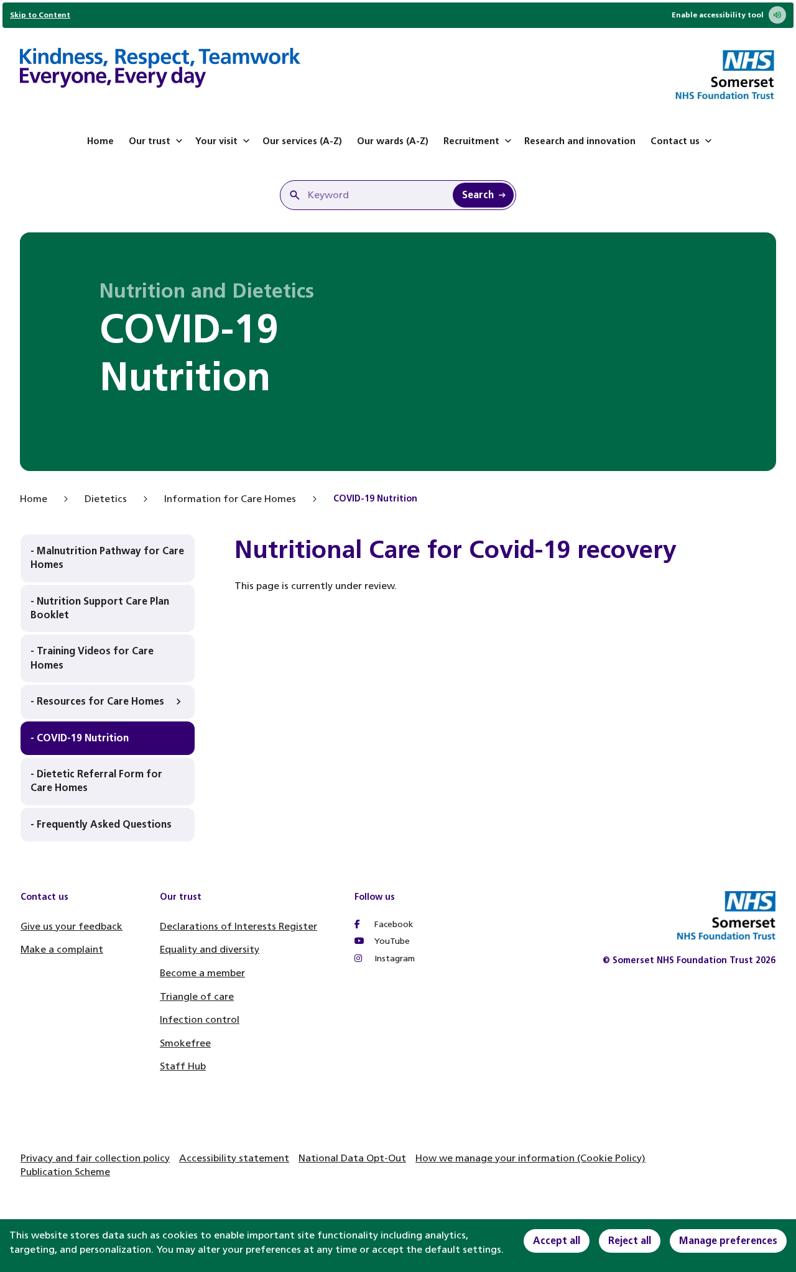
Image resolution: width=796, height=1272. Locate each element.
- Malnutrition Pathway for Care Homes (107, 557)
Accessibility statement (234, 1158)
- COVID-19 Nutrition (79, 738)
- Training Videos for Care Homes (92, 657)
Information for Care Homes (230, 499)
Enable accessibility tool (718, 15)
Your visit (216, 141)
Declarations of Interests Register (238, 926)
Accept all (556, 1241)
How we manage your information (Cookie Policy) (530, 1158)
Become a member (202, 973)
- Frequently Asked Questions (101, 824)
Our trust (149, 141)
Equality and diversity (209, 949)
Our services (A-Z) (302, 141)
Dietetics (106, 499)
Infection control (199, 1019)
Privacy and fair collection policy (95, 1158)
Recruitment (471, 141)
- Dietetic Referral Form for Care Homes (96, 781)
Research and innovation (580, 141)
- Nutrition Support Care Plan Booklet (99, 608)
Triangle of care (197, 996)
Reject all (629, 1241)
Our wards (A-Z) (392, 141)
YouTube (391, 941)
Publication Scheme (65, 1172)
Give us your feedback (72, 926)
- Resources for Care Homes (97, 701)
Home (100, 141)
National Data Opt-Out (352, 1158)
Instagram (393, 958)
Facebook (392, 924)
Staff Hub (183, 1066)
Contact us (675, 141)
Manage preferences (728, 1241)
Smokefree (185, 1043)
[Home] (160, 69)
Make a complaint (62, 949)
